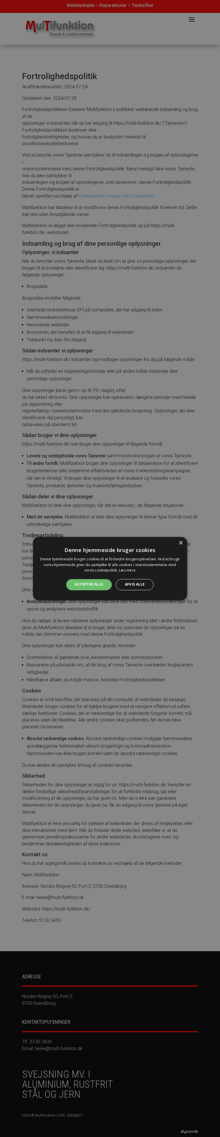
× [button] (180, 543)
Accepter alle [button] (89, 584)
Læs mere (127, 570)
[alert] (110, 568)
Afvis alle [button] (135, 584)
